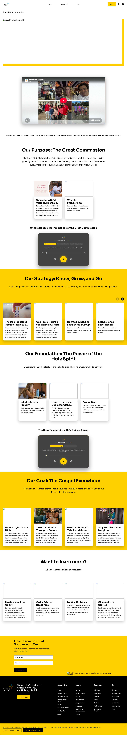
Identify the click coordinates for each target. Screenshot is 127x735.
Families (96, 696)
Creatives (97, 693)
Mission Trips (116, 693)
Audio (78, 690)
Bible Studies (80, 693)
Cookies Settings (12, 730)
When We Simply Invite (50, 243)
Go (78, 4)
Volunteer (115, 703)
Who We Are (61, 693)
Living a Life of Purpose (77, 243)
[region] (63, 729)
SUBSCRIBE (20, 670)
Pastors (96, 703)
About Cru (24, 697)
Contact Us (61, 711)
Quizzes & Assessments (80, 710)
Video (78, 714)
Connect (64, 4)
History (59, 690)
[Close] (125, 725)
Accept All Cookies (33, 730)
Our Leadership (62, 696)
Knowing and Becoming (56, 446)
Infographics (80, 703)
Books (78, 696)
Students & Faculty (97, 710)
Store (59, 714)
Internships (115, 696)
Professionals (98, 706)
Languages (79, 706)
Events (114, 690)
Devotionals (80, 700)
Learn (50, 4)
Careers (115, 700)
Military (96, 700)
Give (111, 4)
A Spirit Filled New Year (70, 446)
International (116, 706)
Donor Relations (63, 708)
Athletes (97, 690)
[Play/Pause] (63, 259)
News (59, 704)
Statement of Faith (61, 700)
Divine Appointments (63, 243)
